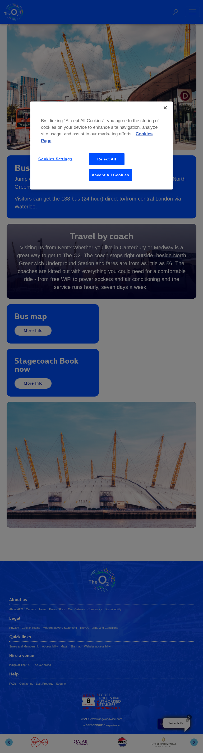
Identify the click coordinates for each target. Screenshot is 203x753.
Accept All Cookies (110, 175)
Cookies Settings (55, 158)
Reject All (106, 159)
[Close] (165, 108)
